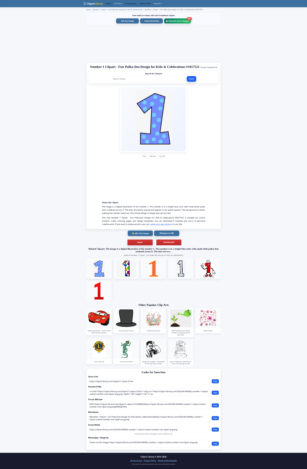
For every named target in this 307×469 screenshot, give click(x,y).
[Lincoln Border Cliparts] (126, 318)
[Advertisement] (153, 44)
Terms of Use (145, 3)
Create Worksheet (151, 21)
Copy (215, 381)
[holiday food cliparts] (153, 318)
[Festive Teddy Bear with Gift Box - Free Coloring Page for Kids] (181, 349)
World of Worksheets (167, 460)
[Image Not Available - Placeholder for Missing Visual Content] (153, 349)
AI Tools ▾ (118, 3)
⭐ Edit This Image (140, 233)
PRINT (140, 242)
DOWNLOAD (168, 242)
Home (108, 3)
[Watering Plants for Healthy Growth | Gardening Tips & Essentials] (181, 318)
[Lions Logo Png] (99, 349)
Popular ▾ (158, 3)
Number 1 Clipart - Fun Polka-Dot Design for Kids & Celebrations (118, 9)
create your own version (161, 224)
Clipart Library (147, 456)
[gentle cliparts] (208, 318)
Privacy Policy (130, 3)
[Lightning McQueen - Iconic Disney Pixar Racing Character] (99, 318)
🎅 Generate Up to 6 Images (178, 20)
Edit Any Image (127, 21)
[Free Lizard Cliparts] (126, 349)
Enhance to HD (167, 233)
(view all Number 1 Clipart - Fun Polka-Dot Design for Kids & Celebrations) (153, 255)
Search (191, 79)
